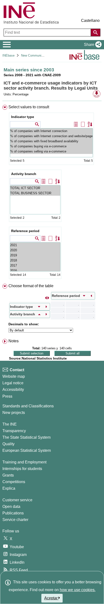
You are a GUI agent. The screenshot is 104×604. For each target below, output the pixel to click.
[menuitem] (52, 192)
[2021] (35, 245)
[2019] (35, 255)
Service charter (15, 520)
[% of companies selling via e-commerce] (51, 151)
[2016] (35, 270)
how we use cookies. (78, 590)
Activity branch (23, 174)
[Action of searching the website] (95, 32)
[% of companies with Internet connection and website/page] (51, 136)
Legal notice (12, 383)
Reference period (25, 231)
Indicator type (22, 117)
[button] (92, 44)
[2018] (35, 260)
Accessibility (13, 389)
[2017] (35, 265)
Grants (8, 475)
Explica (8, 488)
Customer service (17, 500)
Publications (13, 513)
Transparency (14, 431)
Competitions (13, 482)
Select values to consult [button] (28, 107)
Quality (8, 444)
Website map (13, 376)
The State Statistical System (26, 437)
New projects (13, 413)
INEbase (8, 55)
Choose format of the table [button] (30, 286)
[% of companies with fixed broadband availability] (51, 141)
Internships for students (22, 469)
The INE (9, 424)
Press (7, 396)
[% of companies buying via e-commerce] (51, 146)
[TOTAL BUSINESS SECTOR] (35, 193)
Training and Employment (24, 462)
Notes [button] (13, 341)
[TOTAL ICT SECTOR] (35, 188)
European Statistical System (26, 450)
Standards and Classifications (28, 406)
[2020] (35, 250)
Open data (11, 506)
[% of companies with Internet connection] (51, 131)
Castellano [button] (90, 20)
